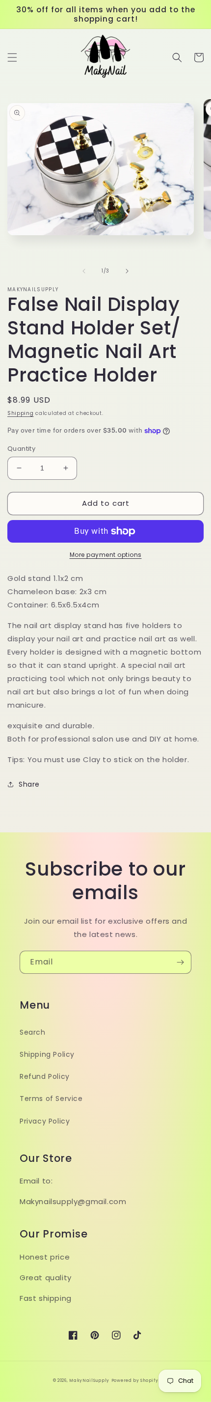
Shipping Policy (47, 1054)
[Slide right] (127, 271)
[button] (12, 57)
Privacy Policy (45, 1121)
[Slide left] (84, 271)
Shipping (20, 413)
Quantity (21, 448)
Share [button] (29, 784)
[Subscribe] (180, 962)
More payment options (106, 554)
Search (33, 1032)
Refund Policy (45, 1076)
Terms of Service (51, 1098)
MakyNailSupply (89, 1380)
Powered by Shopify (134, 1380)
